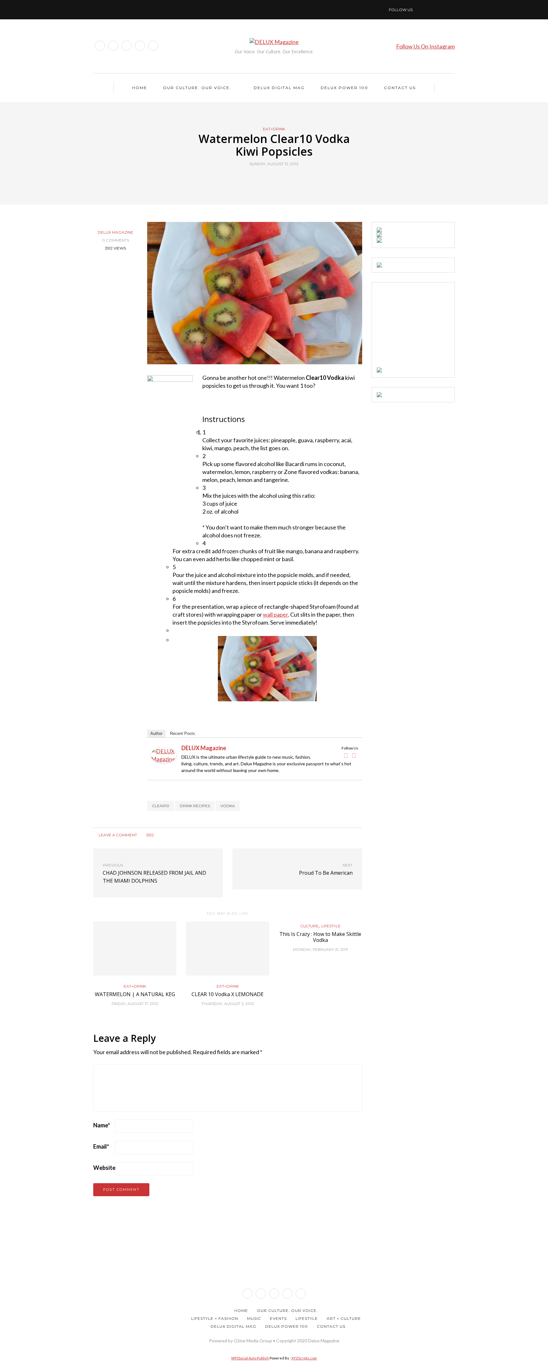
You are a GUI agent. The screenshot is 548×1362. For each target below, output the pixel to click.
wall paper (275, 614)
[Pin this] (286, 178)
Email (101, 1146)
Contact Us (400, 87)
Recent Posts (182, 733)
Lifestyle (331, 926)
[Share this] (262, 178)
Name (101, 1125)
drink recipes (195, 805)
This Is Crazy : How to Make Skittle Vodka (320, 937)
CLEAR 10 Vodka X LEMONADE (228, 994)
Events (278, 1318)
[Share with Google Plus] (278, 178)
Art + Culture (344, 1318)
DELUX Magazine (115, 232)
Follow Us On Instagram (425, 46)
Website (104, 1167)
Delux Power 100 (344, 87)
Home (139, 87)
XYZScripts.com (304, 1358)
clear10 (160, 805)
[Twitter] (354, 755)
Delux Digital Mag (279, 87)
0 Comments (115, 240)
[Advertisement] (424, 326)
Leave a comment (117, 835)
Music (254, 1318)
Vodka (227, 805)
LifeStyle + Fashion (214, 1318)
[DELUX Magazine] (163, 754)
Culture (309, 926)
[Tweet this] (270, 178)
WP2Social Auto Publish (250, 1358)
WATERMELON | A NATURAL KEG (135, 994)
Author (156, 733)
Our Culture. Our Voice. (197, 87)
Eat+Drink (274, 129)
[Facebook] (346, 755)
